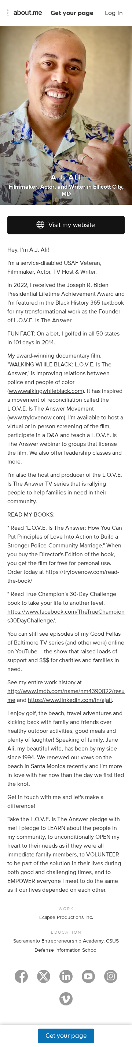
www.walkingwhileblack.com (45, 391)
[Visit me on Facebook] (21, 979)
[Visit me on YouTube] (88, 979)
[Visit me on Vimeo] (66, 1002)
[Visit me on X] (43, 979)
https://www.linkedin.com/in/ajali (70, 700)
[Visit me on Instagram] (110, 979)
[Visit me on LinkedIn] (66, 979)
